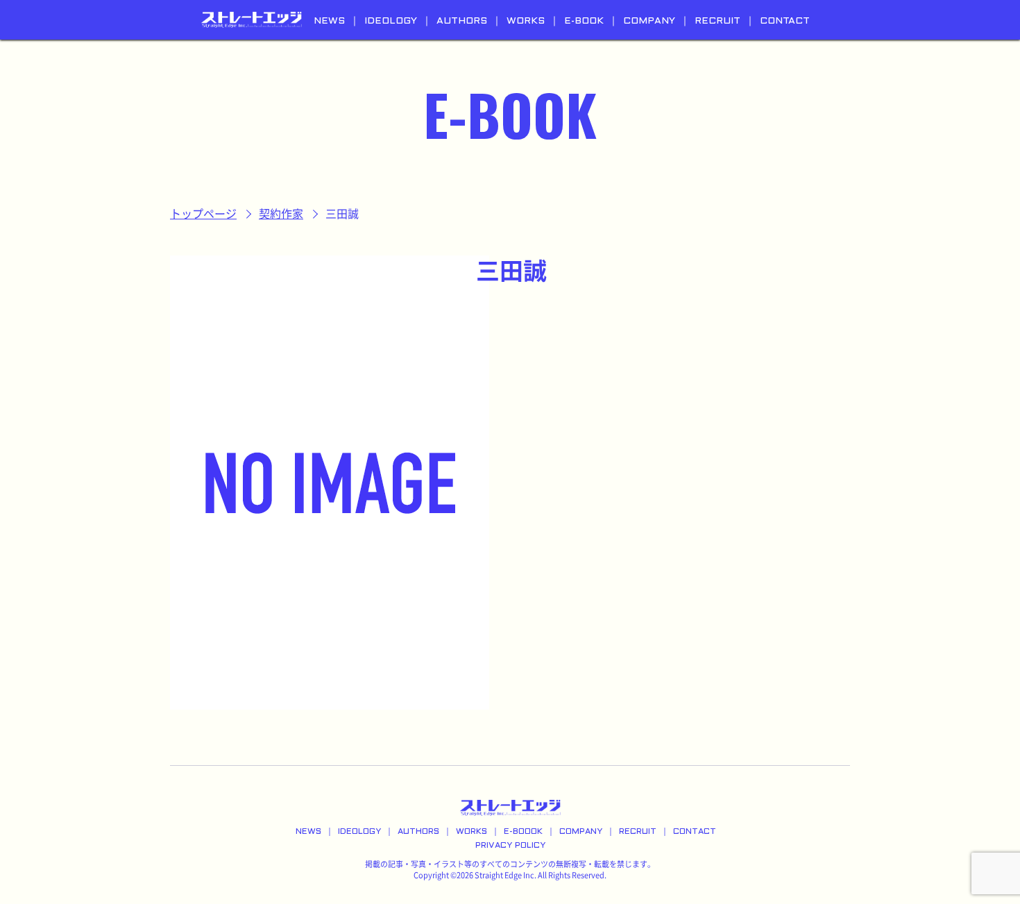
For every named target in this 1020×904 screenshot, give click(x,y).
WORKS (526, 21)
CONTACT (785, 21)
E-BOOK (584, 21)
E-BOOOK (523, 832)
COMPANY (649, 21)
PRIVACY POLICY (510, 846)
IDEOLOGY (390, 21)
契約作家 (281, 213)
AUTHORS (461, 21)
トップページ (203, 213)
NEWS (329, 21)
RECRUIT (717, 21)
